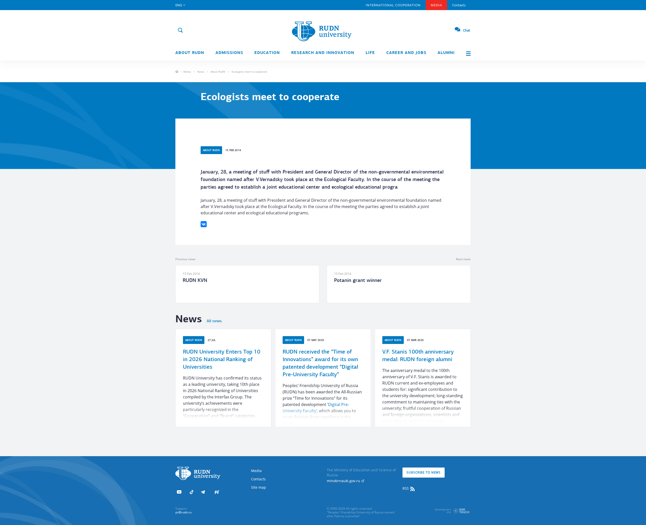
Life (370, 53)
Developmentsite (443, 510)
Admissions (229, 53)
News (200, 71)
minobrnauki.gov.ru (344, 480)
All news (214, 321)
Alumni (446, 53)
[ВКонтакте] (204, 224)
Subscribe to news (424, 472)
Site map (258, 487)
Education (267, 53)
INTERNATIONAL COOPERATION (393, 5)
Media (436, 5)
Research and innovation (322, 53)
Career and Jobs (406, 53)
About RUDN (189, 53)
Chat (466, 30)
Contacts (459, 5)
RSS (406, 488)
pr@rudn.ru (183, 512)
